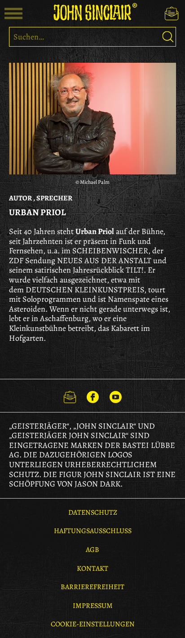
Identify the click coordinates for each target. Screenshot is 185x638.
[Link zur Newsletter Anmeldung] (70, 395)
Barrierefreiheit (92, 587)
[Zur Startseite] (92, 12)
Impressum (93, 606)
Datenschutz (92, 512)
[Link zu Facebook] (93, 395)
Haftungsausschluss (93, 531)
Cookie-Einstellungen (93, 624)
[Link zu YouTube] (116, 395)
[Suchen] (168, 37)
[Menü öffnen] (13, 13)
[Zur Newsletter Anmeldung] (171, 13)
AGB (92, 550)
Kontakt (92, 568)
